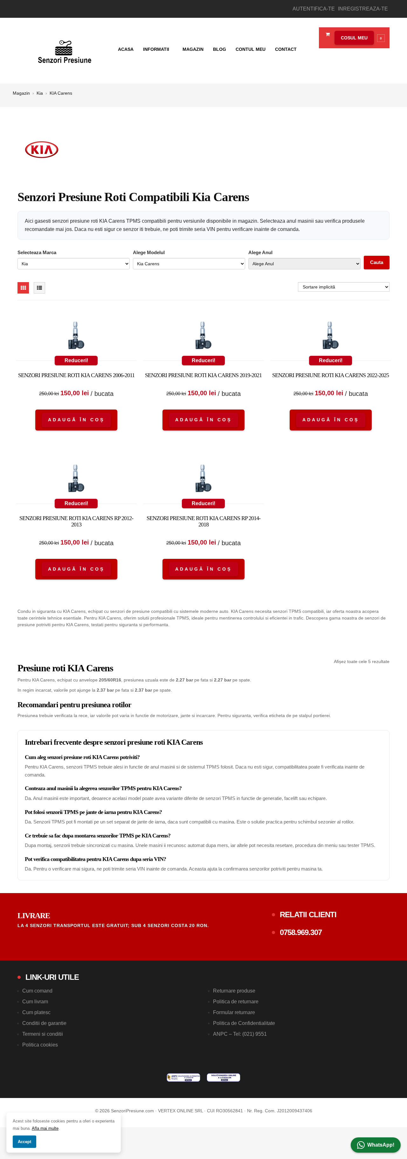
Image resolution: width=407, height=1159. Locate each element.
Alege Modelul (149, 252)
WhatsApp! (380, 1145)
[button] (358, 37)
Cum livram (35, 1001)
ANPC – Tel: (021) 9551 (240, 1034)
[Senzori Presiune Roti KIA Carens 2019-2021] (203, 337)
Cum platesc (36, 1012)
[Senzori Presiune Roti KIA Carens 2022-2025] (330, 337)
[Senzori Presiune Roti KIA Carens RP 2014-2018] (203, 480)
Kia (40, 93)
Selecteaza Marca (36, 252)
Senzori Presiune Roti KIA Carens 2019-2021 (203, 375)
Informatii (156, 49)
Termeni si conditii (42, 1034)
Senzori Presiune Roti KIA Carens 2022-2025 (330, 375)
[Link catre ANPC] (183, 1077)
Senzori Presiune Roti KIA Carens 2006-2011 (76, 375)
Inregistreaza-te (363, 8)
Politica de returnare (236, 1001)
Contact (286, 49)
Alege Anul (260, 252)
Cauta (376, 262)
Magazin (193, 49)
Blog (219, 49)
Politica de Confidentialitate (244, 1023)
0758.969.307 (301, 932)
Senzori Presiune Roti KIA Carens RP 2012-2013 (76, 521)
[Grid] (23, 288)
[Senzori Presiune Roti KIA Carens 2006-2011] (76, 337)
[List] (39, 288)
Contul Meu (251, 49)
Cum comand (37, 990)
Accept (24, 1141)
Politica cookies (40, 1044)
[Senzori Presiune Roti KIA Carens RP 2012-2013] (76, 480)
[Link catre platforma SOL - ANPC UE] (223, 1077)
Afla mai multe (45, 1128)
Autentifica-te (314, 8)
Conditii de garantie (44, 1023)
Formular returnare (234, 1012)
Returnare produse (234, 990)
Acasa (126, 49)
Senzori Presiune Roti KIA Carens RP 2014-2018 (203, 521)
